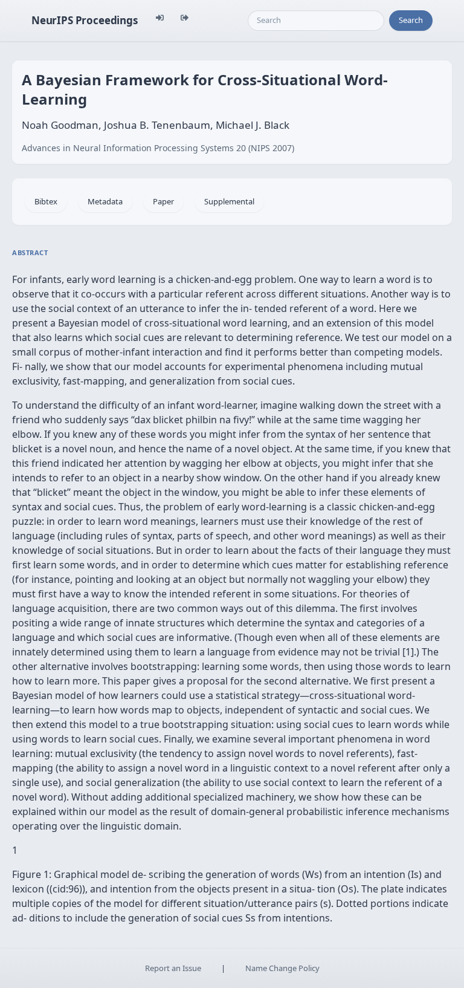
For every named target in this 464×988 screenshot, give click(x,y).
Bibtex (45, 201)
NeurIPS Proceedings (84, 20)
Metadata (105, 201)
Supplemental (229, 201)
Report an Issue (173, 968)
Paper (163, 201)
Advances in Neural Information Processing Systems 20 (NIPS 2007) (158, 148)
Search (411, 20)
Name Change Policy (282, 968)
